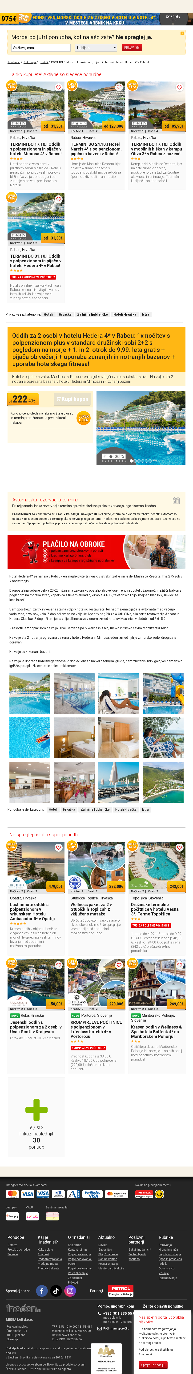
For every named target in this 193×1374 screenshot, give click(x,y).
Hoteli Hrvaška (126, 809)
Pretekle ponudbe (19, 1249)
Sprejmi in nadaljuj (153, 1365)
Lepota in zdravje (170, 1254)
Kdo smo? (74, 1245)
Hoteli (53, 809)
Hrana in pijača (168, 1249)
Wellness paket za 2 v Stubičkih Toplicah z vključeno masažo (91, 909)
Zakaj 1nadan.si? (140, 1249)
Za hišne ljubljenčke (95, 809)
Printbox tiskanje (48, 1268)
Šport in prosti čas (170, 1259)
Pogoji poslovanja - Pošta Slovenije (80, 1271)
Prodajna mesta (48, 1263)
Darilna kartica (107, 1259)
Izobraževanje (168, 1278)
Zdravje (164, 1273)
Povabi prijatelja (108, 1263)
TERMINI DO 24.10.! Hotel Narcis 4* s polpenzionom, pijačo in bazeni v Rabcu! (96, 149)
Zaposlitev (105, 1249)
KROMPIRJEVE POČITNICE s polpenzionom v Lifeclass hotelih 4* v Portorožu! (96, 1029)
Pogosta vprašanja (50, 1259)
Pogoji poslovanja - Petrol (80, 1261)
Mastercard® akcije (111, 1268)
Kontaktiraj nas (78, 1249)
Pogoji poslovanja (79, 1254)
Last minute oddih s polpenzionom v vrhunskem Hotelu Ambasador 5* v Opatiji (32, 911)
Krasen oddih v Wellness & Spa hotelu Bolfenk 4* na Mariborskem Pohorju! (156, 1031)
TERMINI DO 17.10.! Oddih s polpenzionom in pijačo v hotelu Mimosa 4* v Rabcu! (36, 149)
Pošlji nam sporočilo (116, 1328)
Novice (102, 1245)
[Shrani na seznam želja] (59, 87)
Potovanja (165, 1245)
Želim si (13, 1254)
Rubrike (166, 1237)
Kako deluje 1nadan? (45, 1252)
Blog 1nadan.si (108, 1254)
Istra (145, 809)
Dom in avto (166, 1268)
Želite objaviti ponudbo (137, 1257)
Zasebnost (75, 1278)
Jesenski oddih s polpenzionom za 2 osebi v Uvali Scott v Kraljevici (36, 1027)
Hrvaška (69, 809)
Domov (12, 1245)
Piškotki (73, 1282)
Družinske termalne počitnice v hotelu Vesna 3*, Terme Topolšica (155, 909)
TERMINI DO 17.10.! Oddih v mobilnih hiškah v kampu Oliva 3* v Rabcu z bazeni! (156, 149)
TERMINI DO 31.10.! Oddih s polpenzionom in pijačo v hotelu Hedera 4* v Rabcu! (35, 261)
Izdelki (163, 1263)
